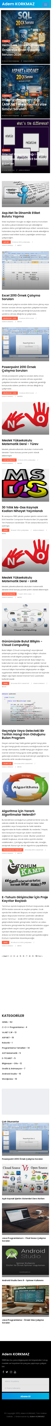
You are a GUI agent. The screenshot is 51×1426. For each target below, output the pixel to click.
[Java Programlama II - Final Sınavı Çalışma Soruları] (25, 1217)
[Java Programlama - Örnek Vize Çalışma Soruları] (25, 1299)
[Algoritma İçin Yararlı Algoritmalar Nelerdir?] (25, 787)
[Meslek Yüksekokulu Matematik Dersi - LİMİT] (25, 553)
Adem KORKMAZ (37, 1416)
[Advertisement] (25, 983)
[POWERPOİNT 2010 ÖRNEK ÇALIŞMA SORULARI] (25, 342)
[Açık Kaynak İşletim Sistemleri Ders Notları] (25, 1178)
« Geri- (5, 956)
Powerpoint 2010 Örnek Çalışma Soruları (19, 369)
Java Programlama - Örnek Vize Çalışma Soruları (23, 1321)
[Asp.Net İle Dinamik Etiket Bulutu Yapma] (25, 192)
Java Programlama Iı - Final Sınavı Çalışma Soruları (24, 1239)
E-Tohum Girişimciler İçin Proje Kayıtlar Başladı (25, 899)
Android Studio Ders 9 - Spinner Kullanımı (22, 1280)
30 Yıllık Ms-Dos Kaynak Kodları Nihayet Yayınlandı (22, 509)
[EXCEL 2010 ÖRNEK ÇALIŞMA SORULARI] (25, 268)
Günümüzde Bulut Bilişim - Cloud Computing (22, 643)
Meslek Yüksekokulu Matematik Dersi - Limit (19, 579)
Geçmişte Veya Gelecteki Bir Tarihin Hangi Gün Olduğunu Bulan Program (23, 734)
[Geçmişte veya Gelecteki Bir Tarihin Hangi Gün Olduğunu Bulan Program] (25, 707)
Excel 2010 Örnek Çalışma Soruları (21, 297)
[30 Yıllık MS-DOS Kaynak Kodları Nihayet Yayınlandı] (25, 483)
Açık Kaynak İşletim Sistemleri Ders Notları (23, 1198)
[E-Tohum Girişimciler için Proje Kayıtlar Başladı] (25, 873)
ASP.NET (7, 96)
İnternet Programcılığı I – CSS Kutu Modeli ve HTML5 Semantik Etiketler (25, 159)
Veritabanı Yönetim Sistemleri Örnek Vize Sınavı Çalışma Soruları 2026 (23, 50)
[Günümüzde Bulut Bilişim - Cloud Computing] (25, 617)
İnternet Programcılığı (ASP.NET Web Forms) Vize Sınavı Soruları (24, 104)
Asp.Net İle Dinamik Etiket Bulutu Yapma (21, 214)
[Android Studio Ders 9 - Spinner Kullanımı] (25, 1260)
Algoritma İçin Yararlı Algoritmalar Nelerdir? (19, 813)
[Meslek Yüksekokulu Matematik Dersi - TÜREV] (25, 416)
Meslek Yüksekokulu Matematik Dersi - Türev (20, 442)
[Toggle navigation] (45, 4)
